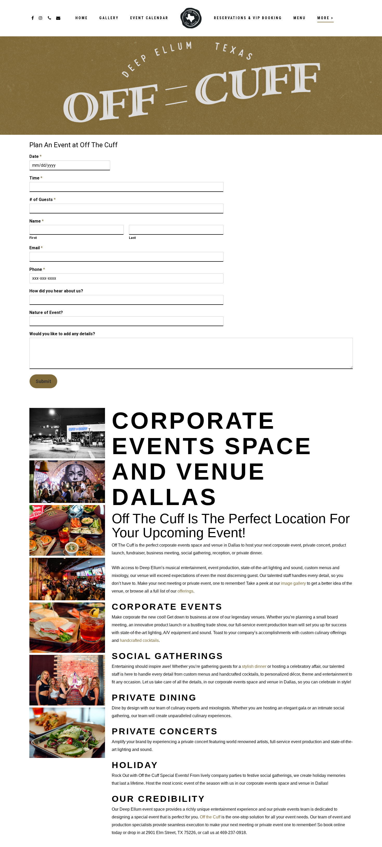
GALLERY (109, 18)
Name (36, 221)
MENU (299, 18)
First (33, 238)
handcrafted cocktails (139, 640)
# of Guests (42, 199)
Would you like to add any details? (62, 333)
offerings (185, 591)
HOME (81, 18)
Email (36, 247)
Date (35, 156)
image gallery (293, 583)
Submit (43, 381)
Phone (37, 269)
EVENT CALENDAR (149, 18)
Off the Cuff (210, 817)
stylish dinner (254, 666)
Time (35, 178)
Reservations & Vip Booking (248, 18)
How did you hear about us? (56, 290)
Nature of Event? (46, 312)
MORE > (325, 18)
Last (132, 238)
